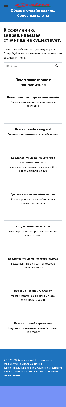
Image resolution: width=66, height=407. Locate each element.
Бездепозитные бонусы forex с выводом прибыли (33, 159)
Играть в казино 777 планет (33, 290)
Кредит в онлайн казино (33, 226)
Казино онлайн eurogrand (33, 129)
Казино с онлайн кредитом (33, 322)
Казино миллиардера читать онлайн (33, 96)
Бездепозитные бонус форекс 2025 (33, 258)
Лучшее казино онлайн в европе (33, 194)
